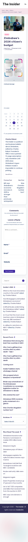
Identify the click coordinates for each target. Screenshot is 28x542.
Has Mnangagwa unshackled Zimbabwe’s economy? (14, 300)
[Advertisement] (15, 96)
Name (6, 245)
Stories (7, 34)
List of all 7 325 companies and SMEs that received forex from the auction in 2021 (14, 489)
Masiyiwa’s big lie (9, 446)
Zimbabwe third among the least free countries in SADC (13, 342)
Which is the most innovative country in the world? (14, 292)
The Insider (11, 4)
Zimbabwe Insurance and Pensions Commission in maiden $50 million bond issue (12, 439)
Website (7, 262)
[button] (8, 174)
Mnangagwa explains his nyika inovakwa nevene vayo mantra (13, 457)
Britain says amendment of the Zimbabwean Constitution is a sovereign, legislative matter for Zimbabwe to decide (13, 386)
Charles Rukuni (10, 139)
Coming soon (8, 365)
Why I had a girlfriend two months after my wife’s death (12, 358)
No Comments (9, 49)
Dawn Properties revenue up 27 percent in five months (13, 482)
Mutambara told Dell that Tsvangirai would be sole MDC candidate (12, 465)
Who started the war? (11, 395)
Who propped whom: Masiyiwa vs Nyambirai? (12, 376)
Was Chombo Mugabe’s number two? (12, 409)
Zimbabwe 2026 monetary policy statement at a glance (13, 401)
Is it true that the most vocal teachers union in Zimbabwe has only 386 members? (13, 317)
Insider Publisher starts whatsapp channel (11, 370)
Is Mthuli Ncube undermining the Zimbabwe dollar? (13, 308)
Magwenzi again (9, 477)
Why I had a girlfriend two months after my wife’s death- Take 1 (12, 349)
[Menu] (25, 4)
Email (6, 253)
